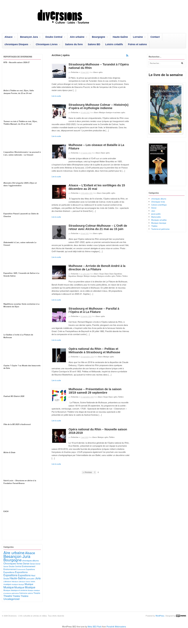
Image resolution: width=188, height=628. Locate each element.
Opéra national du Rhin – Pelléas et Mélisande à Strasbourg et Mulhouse (94, 350)
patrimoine (15, 593)
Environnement (28, 566)
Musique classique (90, 276)
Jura (37, 578)
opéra (101, 72)
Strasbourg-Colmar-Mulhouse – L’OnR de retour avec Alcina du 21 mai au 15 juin (98, 227)
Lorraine (138, 37)
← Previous (87, 472)
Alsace (9, 37)
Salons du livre (74, 44)
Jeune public (106, 193)
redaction (74, 72)
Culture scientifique (159, 204)
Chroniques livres (158, 201)
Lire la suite (56, 96)
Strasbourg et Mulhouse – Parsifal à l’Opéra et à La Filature (94, 310)
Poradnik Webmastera (116, 626)
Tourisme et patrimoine (160, 229)
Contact (155, 37)
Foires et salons (137, 44)
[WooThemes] (181, 615)
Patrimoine (23, 593)
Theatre (36, 593)
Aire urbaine (77, 37)
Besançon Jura (29, 37)
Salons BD (94, 44)
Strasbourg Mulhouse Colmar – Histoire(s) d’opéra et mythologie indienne (98, 106)
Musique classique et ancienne (109, 112)
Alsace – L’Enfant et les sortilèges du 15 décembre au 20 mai (97, 187)
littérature (15, 581)
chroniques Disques (16, 44)
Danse (103, 153)
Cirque (101, 274)
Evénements (21, 569)
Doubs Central (53, 37)
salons (30, 593)
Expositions (118, 274)
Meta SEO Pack (94, 626)
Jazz (153, 210)
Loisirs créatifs (114, 44)
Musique (80, 276)
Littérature (7, 581)
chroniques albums (158, 198)
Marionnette (156, 217)
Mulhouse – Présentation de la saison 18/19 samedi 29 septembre (95, 390)
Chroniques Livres (47, 44)
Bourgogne (98, 37)
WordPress (160, 615)
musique (7, 584)
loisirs (28, 581)
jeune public (156, 214)
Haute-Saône (120, 37)
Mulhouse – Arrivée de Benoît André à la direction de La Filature (97, 267)
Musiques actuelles (104, 276)
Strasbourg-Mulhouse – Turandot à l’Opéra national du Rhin (99, 66)
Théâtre (119, 276)
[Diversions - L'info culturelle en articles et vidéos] (71, 26)
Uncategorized (11, 599)
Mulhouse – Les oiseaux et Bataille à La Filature (96, 146)
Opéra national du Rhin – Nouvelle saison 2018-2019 (98, 431)
